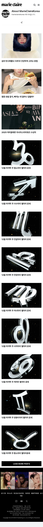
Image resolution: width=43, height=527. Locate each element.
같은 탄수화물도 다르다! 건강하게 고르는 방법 (20, 61)
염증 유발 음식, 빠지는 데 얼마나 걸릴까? (18, 96)
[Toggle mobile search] (35, 5)
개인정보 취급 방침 (18, 493)
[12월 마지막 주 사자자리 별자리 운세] (21, 331)
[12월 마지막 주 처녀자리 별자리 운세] (21, 295)
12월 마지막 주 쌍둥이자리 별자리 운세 (17, 417)
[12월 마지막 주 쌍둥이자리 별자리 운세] (21, 402)
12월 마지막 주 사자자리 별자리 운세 (16, 346)
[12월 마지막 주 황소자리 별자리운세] (21, 438)
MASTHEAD (35, 493)
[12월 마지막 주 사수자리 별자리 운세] (21, 188)
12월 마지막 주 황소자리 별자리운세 (16, 453)
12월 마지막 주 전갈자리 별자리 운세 (16, 239)
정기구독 (3, 493)
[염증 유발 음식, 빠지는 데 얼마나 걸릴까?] (21, 81)
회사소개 (9, 493)
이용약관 (27, 493)
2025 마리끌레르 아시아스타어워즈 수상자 (19, 132)
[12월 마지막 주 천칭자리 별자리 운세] (21, 259)
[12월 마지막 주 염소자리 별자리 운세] (21, 152)
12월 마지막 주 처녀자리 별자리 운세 (16, 310)
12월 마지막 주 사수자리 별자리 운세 (16, 203)
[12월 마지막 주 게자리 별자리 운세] (21, 366)
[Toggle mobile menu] (39, 5)
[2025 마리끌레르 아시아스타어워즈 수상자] (21, 117)
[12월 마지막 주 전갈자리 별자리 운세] (21, 224)
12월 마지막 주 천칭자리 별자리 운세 (16, 275)
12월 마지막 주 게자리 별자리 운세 (15, 382)
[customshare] (21, 22)
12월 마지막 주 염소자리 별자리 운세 (16, 168)
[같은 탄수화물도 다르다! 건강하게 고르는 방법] (21, 45)
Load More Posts (21, 464)
